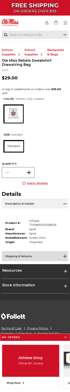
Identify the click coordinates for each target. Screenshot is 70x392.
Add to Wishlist (37, 183)
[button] (65, 23)
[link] (56, 23)
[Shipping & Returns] (35, 255)
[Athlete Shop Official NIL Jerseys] (30, 374)
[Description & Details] (35, 203)
